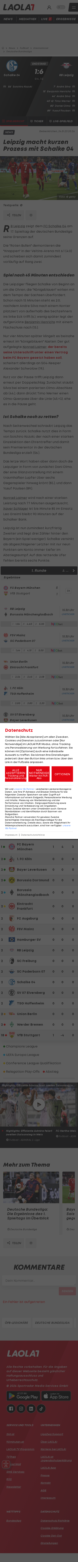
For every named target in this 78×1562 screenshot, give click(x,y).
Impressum (11, 835)
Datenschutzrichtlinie (33, 835)
